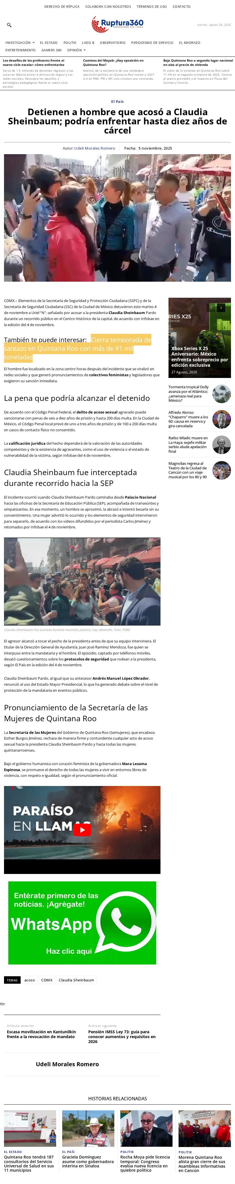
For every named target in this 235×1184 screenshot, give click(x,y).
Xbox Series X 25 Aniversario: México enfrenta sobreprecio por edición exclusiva (199, 356)
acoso (29, 980)
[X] (28, 1004)
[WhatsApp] (42, 1004)
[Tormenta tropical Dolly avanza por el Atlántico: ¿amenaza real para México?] (221, 394)
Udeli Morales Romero (94, 148)
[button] (9, 25)
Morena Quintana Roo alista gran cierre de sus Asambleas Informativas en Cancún (202, 1163)
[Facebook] (15, 1004)
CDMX (46, 980)
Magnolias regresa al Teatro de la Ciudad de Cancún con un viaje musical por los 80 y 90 (188, 470)
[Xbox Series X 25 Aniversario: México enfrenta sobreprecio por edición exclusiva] (200, 338)
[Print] (68, 1004)
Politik (127, 1151)
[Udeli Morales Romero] (18, 1064)
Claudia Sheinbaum (76, 980)
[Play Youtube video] (82, 830)
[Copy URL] (81, 1004)
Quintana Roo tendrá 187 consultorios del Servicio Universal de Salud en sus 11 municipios (29, 1163)
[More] (95, 1004)
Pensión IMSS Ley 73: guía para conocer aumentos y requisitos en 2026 (122, 1037)
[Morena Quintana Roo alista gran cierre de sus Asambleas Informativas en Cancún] (205, 1128)
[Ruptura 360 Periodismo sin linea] (117, 24)
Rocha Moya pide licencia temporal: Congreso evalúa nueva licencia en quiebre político (145, 1163)
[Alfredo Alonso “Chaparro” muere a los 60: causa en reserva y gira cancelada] (221, 419)
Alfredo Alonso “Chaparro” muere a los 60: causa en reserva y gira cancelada (188, 419)
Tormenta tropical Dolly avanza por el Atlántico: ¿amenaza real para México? (189, 393)
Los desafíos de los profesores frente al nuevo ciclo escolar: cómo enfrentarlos (33, 62)
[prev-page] (211, 307)
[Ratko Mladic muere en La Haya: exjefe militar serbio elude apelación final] (221, 445)
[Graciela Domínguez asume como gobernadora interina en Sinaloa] (88, 1128)
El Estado (13, 1151)
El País (117, 101)
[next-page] (221, 307)
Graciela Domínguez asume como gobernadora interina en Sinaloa (88, 1161)
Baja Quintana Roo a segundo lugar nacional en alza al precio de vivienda (198, 62)
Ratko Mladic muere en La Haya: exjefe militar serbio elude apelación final (188, 444)
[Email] (55, 1004)
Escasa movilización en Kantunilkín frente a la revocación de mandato (41, 1034)
